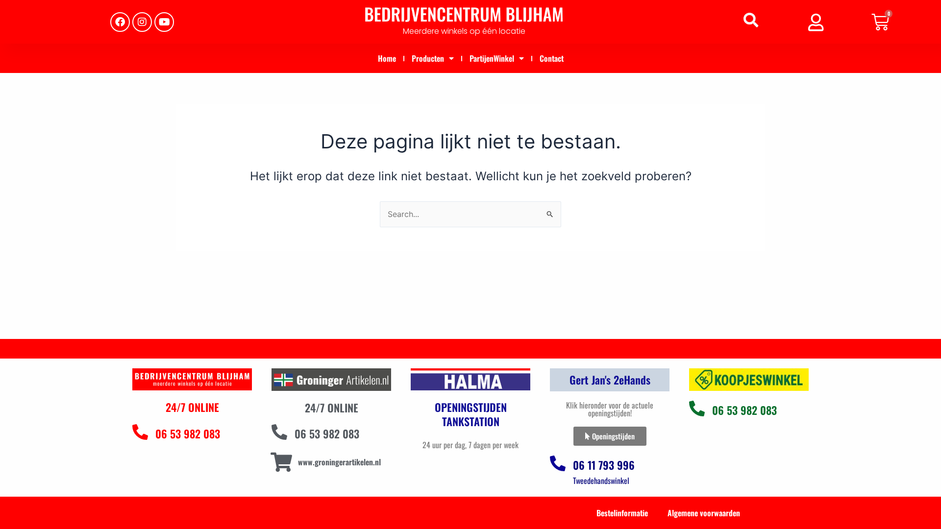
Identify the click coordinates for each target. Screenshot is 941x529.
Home (387, 58)
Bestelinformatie (622, 513)
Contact (552, 58)
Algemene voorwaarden (704, 513)
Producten (428, 58)
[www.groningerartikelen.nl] (281, 462)
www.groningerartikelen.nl (339, 462)
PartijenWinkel (492, 58)
